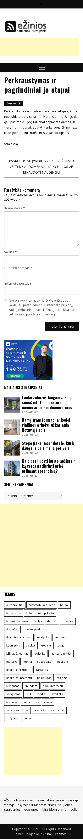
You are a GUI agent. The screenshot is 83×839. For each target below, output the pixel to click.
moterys (12, 661)
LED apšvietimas (17, 653)
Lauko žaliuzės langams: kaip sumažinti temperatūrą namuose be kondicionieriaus (47, 402)
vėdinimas (57, 710)
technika (12, 702)
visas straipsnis (57, 133)
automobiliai (14, 605)
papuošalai (44, 661)
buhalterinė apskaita (40, 613)
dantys (37, 621)
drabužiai (12, 629)
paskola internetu (18, 669)
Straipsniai (11, 143)
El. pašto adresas (18, 268)
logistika (39, 653)
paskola (62, 661)
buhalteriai (13, 613)
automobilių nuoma (42, 605)
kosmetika (13, 645)
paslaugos (44, 677)
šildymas (12, 718)
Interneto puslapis (18, 283)
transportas (31, 702)
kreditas (46, 645)
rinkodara (31, 686)
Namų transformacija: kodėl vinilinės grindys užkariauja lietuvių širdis (46, 425)
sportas (41, 694)
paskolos (42, 669)
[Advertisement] (41, 545)
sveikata (57, 694)
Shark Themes (56, 834)
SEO (28, 694)
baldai (64, 605)
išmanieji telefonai (18, 637)
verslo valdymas (17, 710)
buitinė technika (17, 621)
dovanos (68, 621)
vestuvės (40, 710)
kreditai (30, 645)
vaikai (48, 702)
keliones (60, 637)
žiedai (27, 718)
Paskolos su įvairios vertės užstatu (41, 161)
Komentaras (14, 208)
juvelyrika (43, 637)
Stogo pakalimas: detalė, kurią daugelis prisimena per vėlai (48, 445)
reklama (62, 677)
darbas (52, 621)
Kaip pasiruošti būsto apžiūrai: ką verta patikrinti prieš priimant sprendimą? (48, 466)
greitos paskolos (35, 629)
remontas (12, 686)
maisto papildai (61, 653)
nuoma (27, 661)
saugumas (13, 694)
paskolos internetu (19, 677)
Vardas (10, 252)
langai (61, 645)
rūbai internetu (53, 686)
